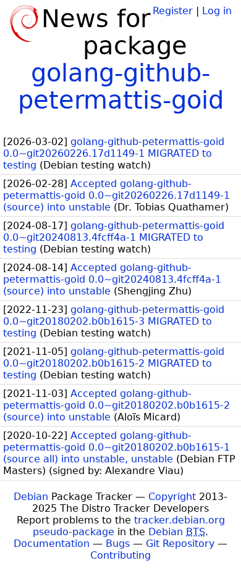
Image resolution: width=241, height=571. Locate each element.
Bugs (118, 543)
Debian (31, 496)
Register (173, 11)
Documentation (52, 543)
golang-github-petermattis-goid (121, 86)
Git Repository (180, 543)
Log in (217, 11)
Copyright (172, 496)
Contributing (120, 555)
